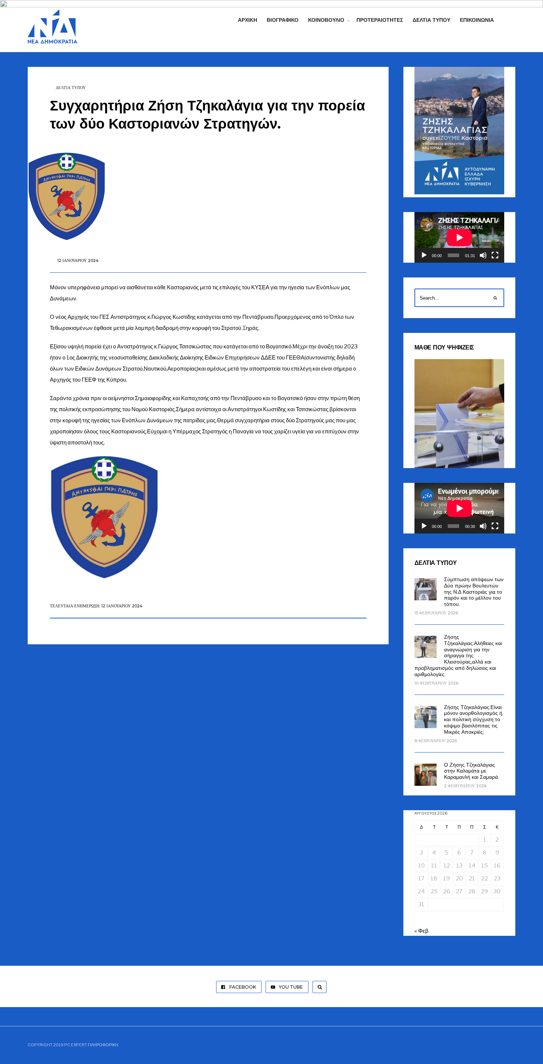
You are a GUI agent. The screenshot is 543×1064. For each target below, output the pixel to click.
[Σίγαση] (483, 255)
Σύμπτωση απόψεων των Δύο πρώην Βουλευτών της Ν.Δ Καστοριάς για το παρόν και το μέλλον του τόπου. (473, 591)
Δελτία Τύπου (431, 20)
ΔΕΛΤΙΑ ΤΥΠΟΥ (71, 87)
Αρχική (247, 20)
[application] (459, 237)
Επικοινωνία (477, 20)
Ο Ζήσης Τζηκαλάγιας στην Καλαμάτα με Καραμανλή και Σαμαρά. (471, 771)
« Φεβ (421, 931)
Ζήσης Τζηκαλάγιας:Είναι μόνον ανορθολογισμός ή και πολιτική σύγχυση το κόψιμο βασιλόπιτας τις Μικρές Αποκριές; (473, 719)
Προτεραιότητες (379, 20)
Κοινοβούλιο (326, 20)
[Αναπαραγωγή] (424, 255)
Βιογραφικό (282, 20)
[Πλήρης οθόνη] (495, 255)
